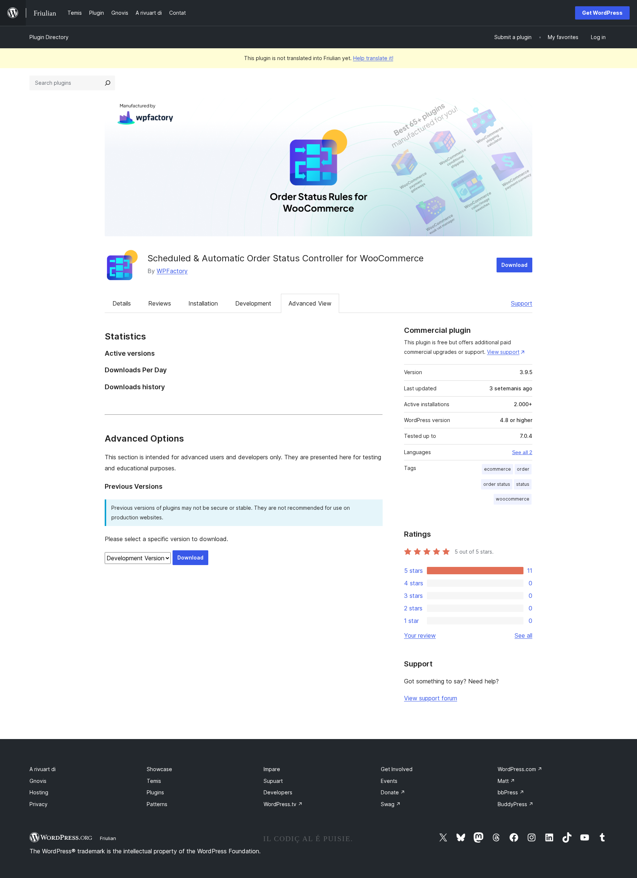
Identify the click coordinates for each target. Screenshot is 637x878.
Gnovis (37, 781)
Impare (272, 769)
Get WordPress (602, 13)
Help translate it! (373, 58)
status (522, 484)
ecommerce (497, 469)
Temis (154, 781)
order (523, 469)
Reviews (159, 303)
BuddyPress (515, 804)
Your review (420, 635)
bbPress (511, 792)
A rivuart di (42, 769)
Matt (506, 781)
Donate (393, 792)
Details (121, 303)
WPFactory (172, 271)
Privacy (38, 804)
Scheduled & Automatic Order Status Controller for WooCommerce (285, 258)
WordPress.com (520, 769)
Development (253, 303)
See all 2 (522, 452)
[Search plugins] (107, 83)
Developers (278, 792)
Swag (391, 804)
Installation (203, 303)
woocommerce (512, 499)
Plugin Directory (49, 37)
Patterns (157, 804)
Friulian (108, 838)
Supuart (273, 781)
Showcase (159, 769)
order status (496, 484)
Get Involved (397, 769)
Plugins (155, 792)
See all (523, 635)
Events (389, 781)
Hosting (38, 792)
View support (503, 352)
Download (514, 265)
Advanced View (310, 303)
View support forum (430, 698)
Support (521, 303)
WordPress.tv (283, 804)
